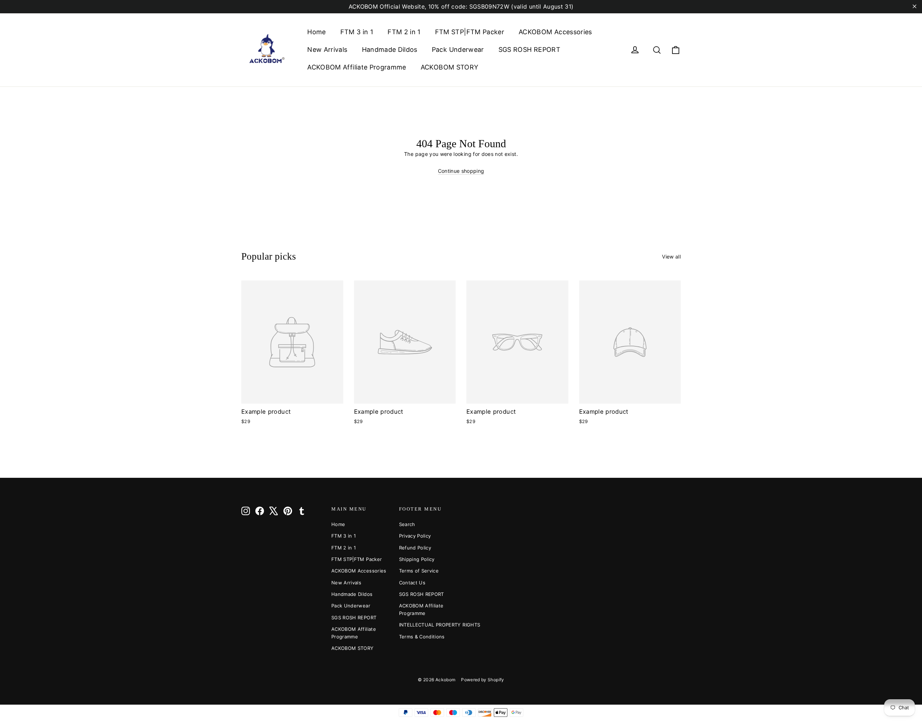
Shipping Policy (417, 559)
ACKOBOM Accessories (555, 32)
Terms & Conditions (422, 636)
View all (671, 256)
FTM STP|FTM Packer (469, 32)
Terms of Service (419, 571)
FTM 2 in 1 (404, 32)
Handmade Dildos (389, 49)
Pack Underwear (458, 49)
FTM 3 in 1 (356, 32)
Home (316, 32)
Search (407, 524)
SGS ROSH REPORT (529, 49)
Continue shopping (461, 171)
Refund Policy (415, 548)
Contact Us (412, 582)
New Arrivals (327, 49)
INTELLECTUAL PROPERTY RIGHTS (427, 625)
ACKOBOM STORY (450, 67)
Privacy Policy (415, 536)
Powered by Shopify (482, 679)
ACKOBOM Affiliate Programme (356, 67)
